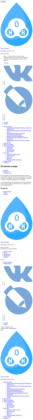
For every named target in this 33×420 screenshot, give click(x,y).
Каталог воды (7, 143)
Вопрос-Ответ (7, 161)
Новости (9, 158)
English (5, 123)
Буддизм (6, 194)
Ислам (5, 193)
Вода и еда (9, 157)
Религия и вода (11, 155)
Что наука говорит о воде (13, 154)
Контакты (6, 162)
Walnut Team (12, 328)
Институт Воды (8, 126)
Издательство (10, 151)
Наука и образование (9, 145)
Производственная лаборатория (15, 136)
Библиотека (10, 148)
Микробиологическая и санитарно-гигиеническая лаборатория (16, 134)
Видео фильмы (11, 150)
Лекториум (10, 147)
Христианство (7, 191)
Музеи (5, 252)
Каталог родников (8, 144)
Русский (6, 122)
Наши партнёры (8, 262)
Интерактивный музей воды (14, 159)
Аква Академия (5, 48)
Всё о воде (6, 152)
